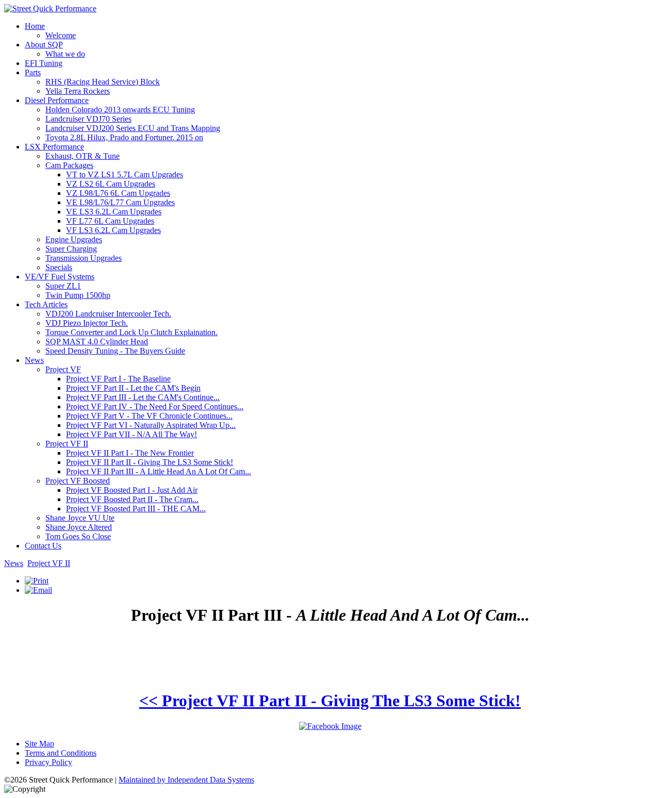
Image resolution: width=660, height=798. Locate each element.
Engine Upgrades (73, 239)
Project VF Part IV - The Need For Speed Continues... (154, 406)
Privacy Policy (48, 762)
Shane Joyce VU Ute (79, 517)
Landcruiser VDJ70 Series (88, 118)
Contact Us (43, 545)
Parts (33, 72)
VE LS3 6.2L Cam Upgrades (113, 211)
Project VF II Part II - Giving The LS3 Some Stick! (149, 462)
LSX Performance (54, 146)
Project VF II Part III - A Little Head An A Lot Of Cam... (158, 471)
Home (35, 26)
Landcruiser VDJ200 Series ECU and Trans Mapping (132, 128)
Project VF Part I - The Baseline (118, 378)
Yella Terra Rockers (77, 91)
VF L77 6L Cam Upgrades (110, 221)
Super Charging (71, 248)
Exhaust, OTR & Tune (82, 156)
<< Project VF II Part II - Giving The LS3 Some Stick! (330, 700)
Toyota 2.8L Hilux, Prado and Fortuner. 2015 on (124, 137)
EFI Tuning (43, 63)
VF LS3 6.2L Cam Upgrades (113, 230)
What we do (65, 53)
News (34, 360)
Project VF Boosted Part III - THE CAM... (136, 508)
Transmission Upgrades (83, 258)
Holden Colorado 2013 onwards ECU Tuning (120, 109)
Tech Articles (46, 304)
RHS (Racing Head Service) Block (102, 81)
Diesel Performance (57, 100)
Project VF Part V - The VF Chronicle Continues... (149, 415)
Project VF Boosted (77, 480)
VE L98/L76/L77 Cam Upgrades (120, 202)
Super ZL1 (63, 285)
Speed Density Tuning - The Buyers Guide (115, 350)
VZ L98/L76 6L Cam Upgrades (118, 193)
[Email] (38, 590)
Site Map (39, 743)
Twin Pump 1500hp (77, 295)
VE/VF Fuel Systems (59, 276)
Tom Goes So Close (78, 536)
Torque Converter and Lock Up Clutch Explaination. (131, 332)
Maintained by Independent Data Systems (186, 779)
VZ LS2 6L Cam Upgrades (110, 183)
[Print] (36, 580)
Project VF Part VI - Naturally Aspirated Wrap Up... (151, 425)
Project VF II (66, 443)
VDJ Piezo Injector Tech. (86, 323)
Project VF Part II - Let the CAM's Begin (133, 388)
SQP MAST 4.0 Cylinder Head (96, 341)
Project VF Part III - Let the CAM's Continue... (143, 397)
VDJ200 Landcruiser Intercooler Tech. (108, 313)
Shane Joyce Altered (78, 527)
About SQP (44, 44)
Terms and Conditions (60, 753)
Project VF (63, 369)
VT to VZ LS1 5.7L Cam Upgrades (124, 174)
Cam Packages (69, 165)
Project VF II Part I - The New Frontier (130, 452)
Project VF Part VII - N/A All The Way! (131, 434)
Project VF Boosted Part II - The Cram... (132, 499)
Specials (58, 267)
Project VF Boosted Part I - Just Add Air (131, 490)
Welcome (60, 35)
